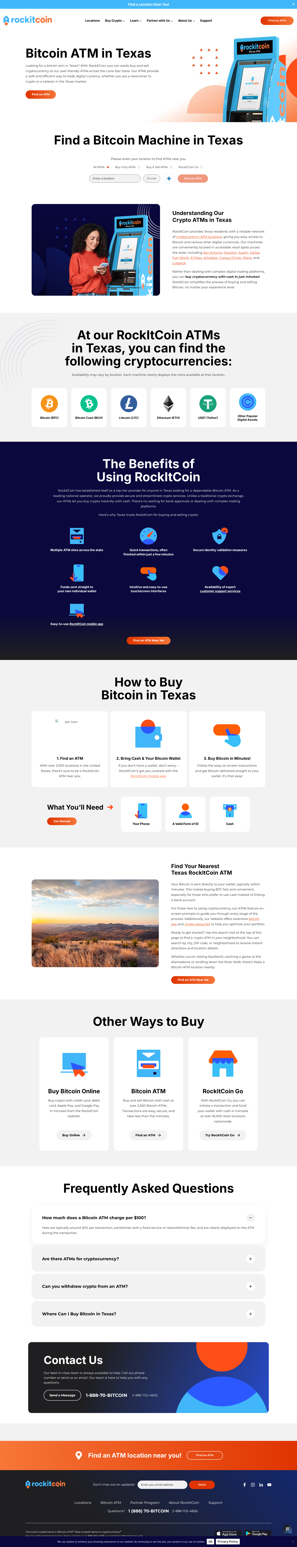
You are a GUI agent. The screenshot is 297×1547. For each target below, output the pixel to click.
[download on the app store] (228, 1533)
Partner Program (145, 1503)
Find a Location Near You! (148, 4)
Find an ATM (277, 20)
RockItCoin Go (188, 167)
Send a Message (62, 1395)
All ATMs (98, 167)
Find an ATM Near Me (148, 640)
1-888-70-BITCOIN (106, 1395)
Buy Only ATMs (125, 167)
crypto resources (197, 924)
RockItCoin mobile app (86, 624)
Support (206, 20)
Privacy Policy (228, 1541)
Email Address (156, 1484)
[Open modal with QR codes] (287, 1529)
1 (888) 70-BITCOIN (148, 1510)
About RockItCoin (184, 1503)
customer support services (220, 591)
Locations (92, 20)
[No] (292, 1541)
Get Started (62, 821)
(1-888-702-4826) (185, 1511)
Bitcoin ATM (111, 1503)
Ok (210, 1541)
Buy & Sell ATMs (157, 167)
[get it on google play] (257, 1533)
